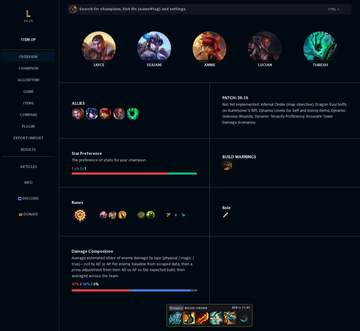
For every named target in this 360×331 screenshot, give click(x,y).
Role (226, 207)
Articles (28, 166)
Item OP (28, 39)
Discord (30, 198)
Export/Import (28, 138)
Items (28, 103)
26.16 (242, 97)
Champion (28, 68)
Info (28, 182)
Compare (28, 114)
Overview (28, 56)
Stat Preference (87, 153)
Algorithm (28, 80)
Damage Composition (92, 251)
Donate (30, 214)
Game (28, 91)
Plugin (28, 126)
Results (28, 149)
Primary (176, 308)
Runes (77, 202)
